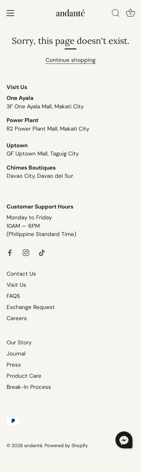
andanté (33, 445)
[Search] (116, 14)
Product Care (24, 375)
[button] (123, 439)
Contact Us (21, 273)
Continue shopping (70, 60)
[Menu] (10, 13)
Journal (16, 353)
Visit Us (16, 284)
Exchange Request (31, 307)
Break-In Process (29, 386)
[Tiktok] (42, 252)
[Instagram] (26, 252)
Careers (17, 318)
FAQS (13, 296)
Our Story (19, 342)
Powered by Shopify (66, 445)
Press (14, 364)
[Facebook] (10, 252)
